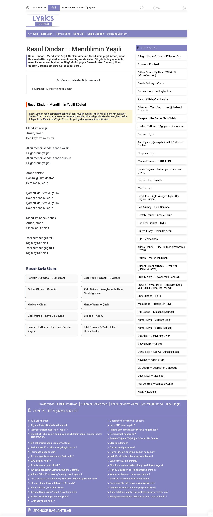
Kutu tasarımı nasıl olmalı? (45, 465)
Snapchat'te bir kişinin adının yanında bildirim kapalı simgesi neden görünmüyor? (66, 435)
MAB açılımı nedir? (40, 460)
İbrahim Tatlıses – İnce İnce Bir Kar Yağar (49, 329)
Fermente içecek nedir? (43, 452)
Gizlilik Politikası (67, 404)
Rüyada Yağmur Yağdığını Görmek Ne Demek (134, 438)
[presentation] (140, 8)
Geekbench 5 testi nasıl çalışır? (127, 420)
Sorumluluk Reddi (152, 404)
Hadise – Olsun (37, 304)
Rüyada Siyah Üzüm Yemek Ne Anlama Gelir (53, 492)
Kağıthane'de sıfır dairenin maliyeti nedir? (132, 483)
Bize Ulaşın (173, 404)
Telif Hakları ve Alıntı (124, 404)
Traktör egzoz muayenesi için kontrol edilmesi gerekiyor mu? (63, 478)
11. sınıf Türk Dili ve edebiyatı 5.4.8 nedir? (53, 483)
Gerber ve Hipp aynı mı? (122, 447)
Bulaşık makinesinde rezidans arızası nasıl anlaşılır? (138, 496)
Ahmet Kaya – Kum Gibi (70, 33)
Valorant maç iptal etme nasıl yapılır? (130, 478)
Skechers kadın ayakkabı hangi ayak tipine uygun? (136, 465)
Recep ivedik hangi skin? (123, 434)
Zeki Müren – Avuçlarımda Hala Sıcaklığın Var (103, 291)
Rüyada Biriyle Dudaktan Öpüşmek (78, 7)
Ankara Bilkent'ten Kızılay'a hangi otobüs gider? (56, 474)
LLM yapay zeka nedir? (42, 501)
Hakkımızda (47, 404)
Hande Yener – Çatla (96, 304)
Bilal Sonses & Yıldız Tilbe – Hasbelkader (101, 329)
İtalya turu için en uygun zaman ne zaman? (133, 452)
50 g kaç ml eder (39, 420)
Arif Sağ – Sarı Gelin (40, 33)
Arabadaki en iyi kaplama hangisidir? (49, 496)
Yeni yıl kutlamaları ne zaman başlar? (130, 474)
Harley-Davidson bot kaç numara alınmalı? (133, 469)
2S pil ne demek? (119, 443)
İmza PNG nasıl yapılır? (122, 425)
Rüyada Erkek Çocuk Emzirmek (47, 487)
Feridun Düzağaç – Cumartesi (46, 278)
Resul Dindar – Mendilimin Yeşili (73, 49)
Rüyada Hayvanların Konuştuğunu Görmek (133, 487)
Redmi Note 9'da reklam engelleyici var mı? (53, 447)
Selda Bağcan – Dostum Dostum (107, 33)
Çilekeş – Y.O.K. (93, 315)
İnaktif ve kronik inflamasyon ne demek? (131, 456)
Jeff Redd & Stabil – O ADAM (102, 278)
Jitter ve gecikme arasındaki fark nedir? (52, 456)
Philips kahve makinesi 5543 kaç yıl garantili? (134, 429)
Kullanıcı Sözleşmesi (94, 404)
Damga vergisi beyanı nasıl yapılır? (49, 429)
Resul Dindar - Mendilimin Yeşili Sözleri (51, 88)
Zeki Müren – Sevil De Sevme (46, 315)
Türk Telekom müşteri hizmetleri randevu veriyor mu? (139, 492)
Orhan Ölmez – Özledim (42, 289)
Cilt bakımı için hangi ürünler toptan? (50, 443)
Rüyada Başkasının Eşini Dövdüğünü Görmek (54, 469)
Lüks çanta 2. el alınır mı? (123, 460)
